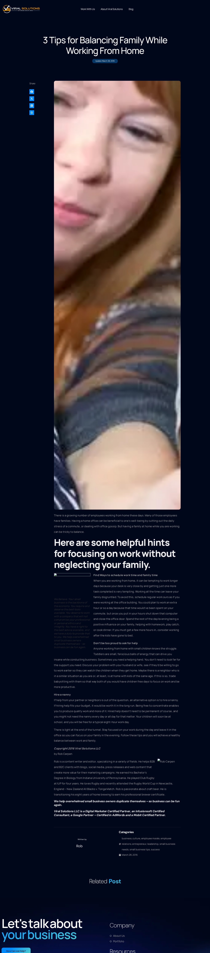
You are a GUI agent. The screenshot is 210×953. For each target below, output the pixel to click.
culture (136, 838)
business (126, 838)
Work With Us (88, 9)
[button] (40, 91)
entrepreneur (139, 844)
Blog (131, 9)
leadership (152, 844)
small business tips (140, 849)
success (155, 849)
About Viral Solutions (112, 9)
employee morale (150, 838)
